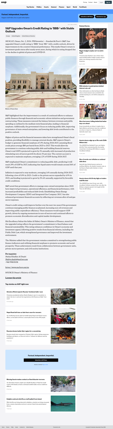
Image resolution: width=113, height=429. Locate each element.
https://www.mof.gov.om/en (17, 267)
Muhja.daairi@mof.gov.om (16, 259)
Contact (90, 2)
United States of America (28, 36)
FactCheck (82, 7)
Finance (61, 7)
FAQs (12, 427)
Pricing (85, 2)
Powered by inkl (56, 427)
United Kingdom (16, 36)
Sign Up (108, 2)
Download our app (101, 16)
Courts (46, 7)
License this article (13, 278)
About (95, 2)
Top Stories (30, 7)
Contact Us (22, 427)
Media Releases (29, 427)
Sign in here (45, 364)
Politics (39, 7)
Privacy (7, 427)
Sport (68, 7)
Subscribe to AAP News (87, 16)
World (75, 7)
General (53, 7)
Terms (3, 427)
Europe (8, 36)
